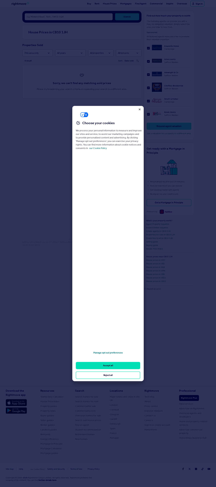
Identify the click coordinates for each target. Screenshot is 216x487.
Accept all (108, 365)
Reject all (108, 375)
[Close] (139, 109)
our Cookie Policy (98, 148)
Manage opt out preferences (108, 352)
